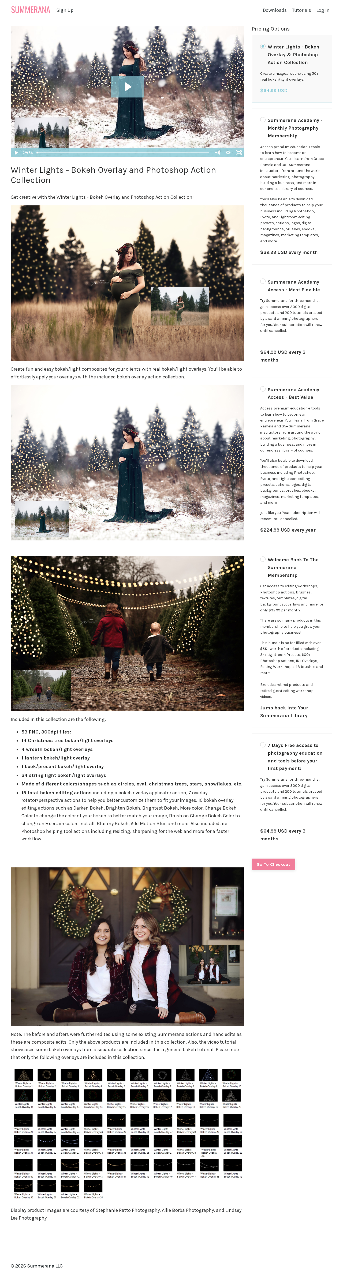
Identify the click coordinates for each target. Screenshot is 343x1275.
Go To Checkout (273, 864)
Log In (323, 10)
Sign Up (64, 10)
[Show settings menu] (228, 152)
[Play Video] (15, 152)
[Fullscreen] (238, 152)
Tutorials (301, 10)
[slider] (123, 152)
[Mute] (217, 152)
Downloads (275, 10)
